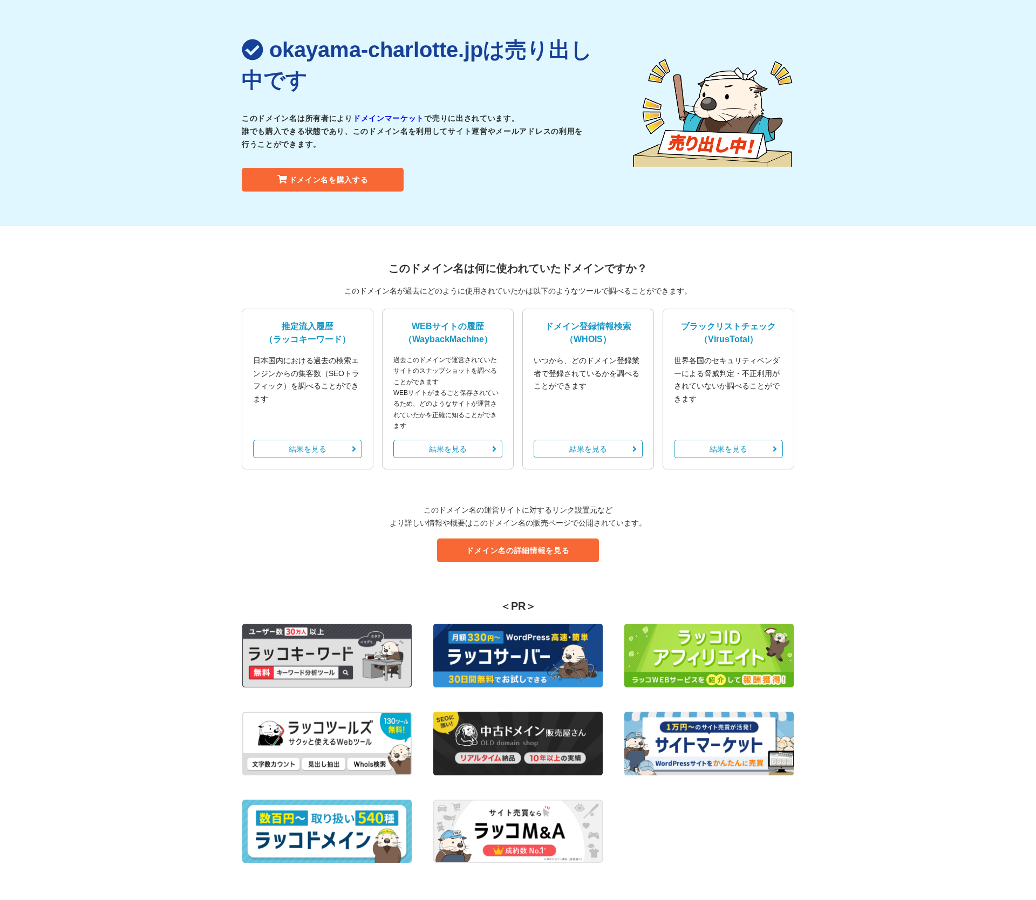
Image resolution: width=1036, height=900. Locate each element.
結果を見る (307, 449)
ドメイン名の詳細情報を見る (517, 550)
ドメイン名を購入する (329, 179)
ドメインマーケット (388, 118)
